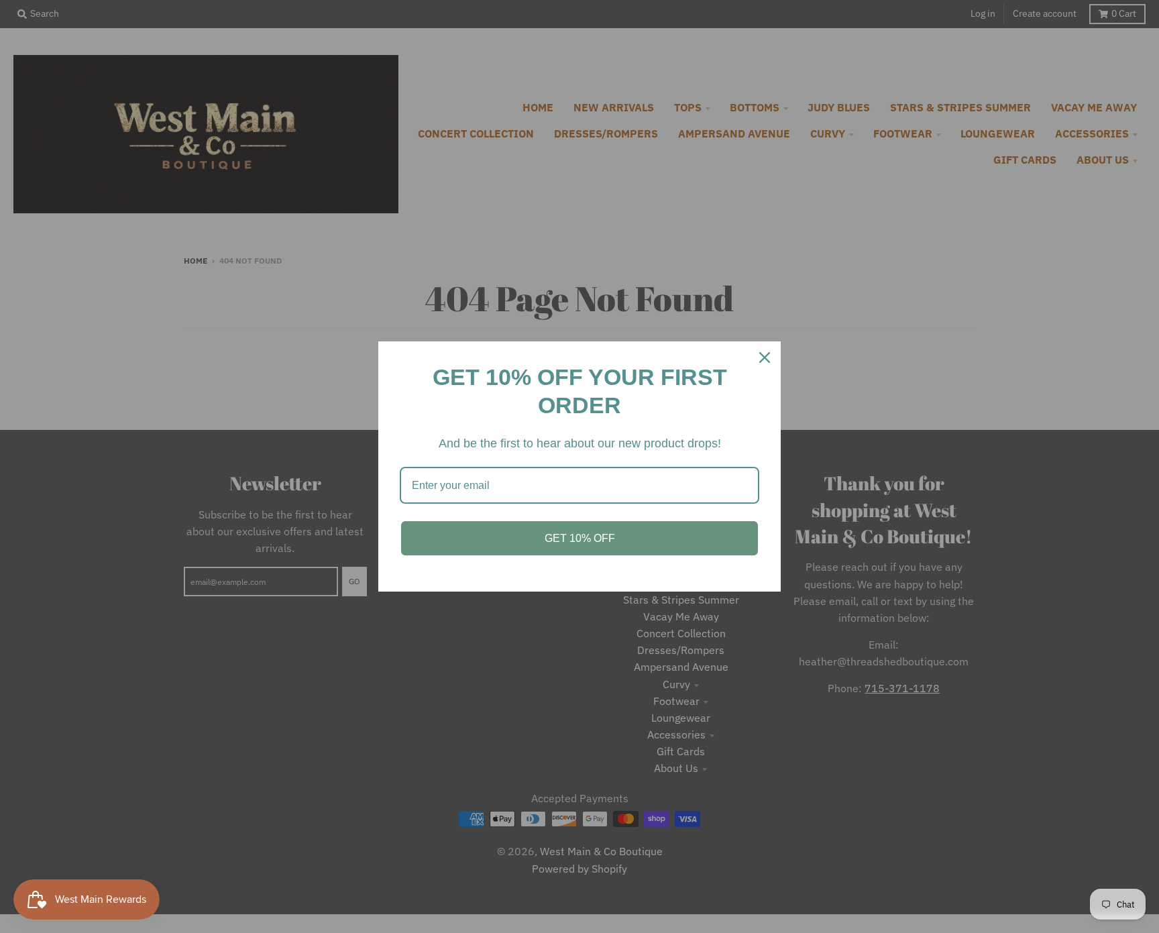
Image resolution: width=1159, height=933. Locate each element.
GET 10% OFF (580, 538)
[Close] (765, 357)
